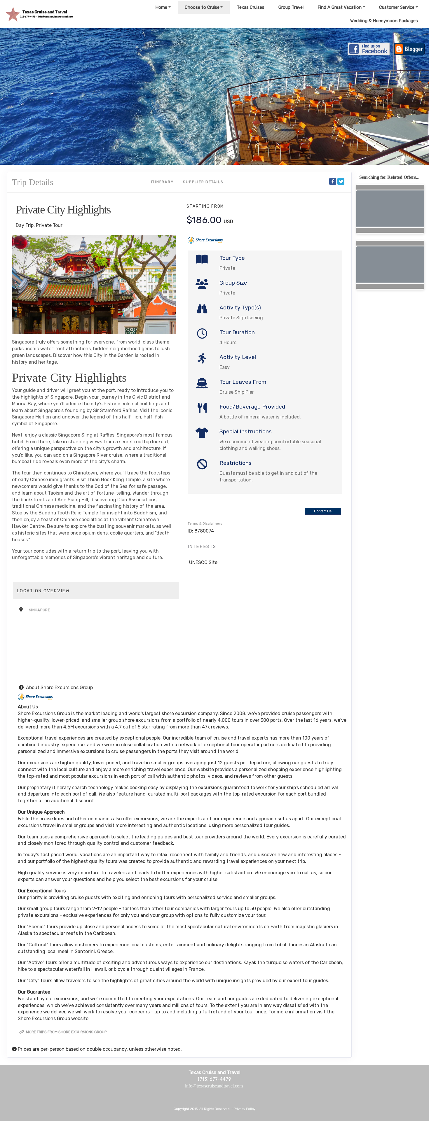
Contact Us (323, 511)
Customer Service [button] (396, 7)
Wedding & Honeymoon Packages (384, 20)
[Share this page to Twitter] (340, 181)
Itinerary (162, 182)
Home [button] (161, 7)
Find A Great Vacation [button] (340, 7)
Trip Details (32, 182)
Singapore (39, 610)
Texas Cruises (250, 7)
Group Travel (291, 7)
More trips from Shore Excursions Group (66, 1032)
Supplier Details (203, 182)
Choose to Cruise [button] (202, 7)
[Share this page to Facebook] (332, 181)
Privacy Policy (244, 1109)
